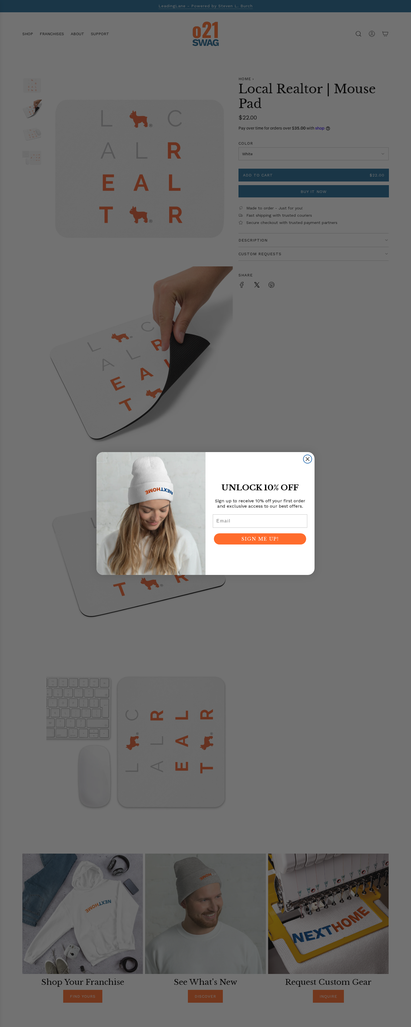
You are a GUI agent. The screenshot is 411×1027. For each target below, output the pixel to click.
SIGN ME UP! (260, 539)
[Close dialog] (307, 459)
